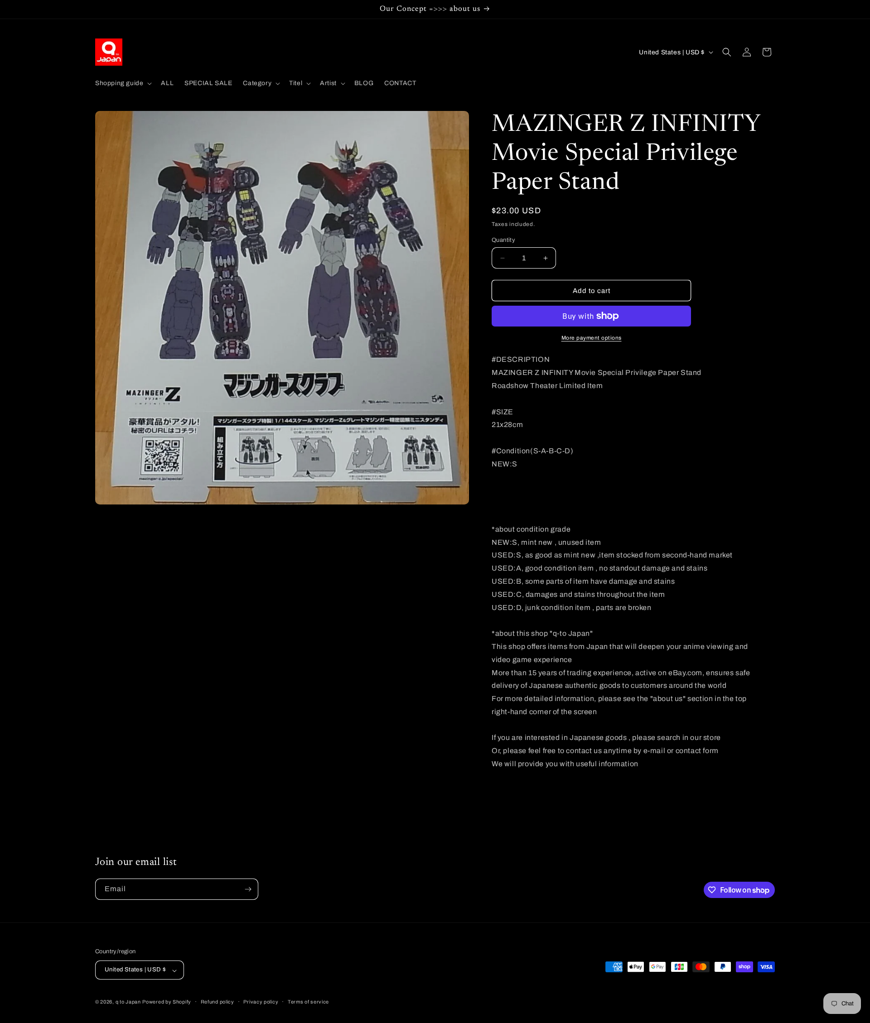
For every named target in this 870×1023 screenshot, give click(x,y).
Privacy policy (260, 1001)
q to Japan (128, 1002)
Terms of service (308, 1001)
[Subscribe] (248, 889)
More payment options (591, 338)
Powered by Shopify (166, 1002)
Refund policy (217, 1001)
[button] (122, 83)
